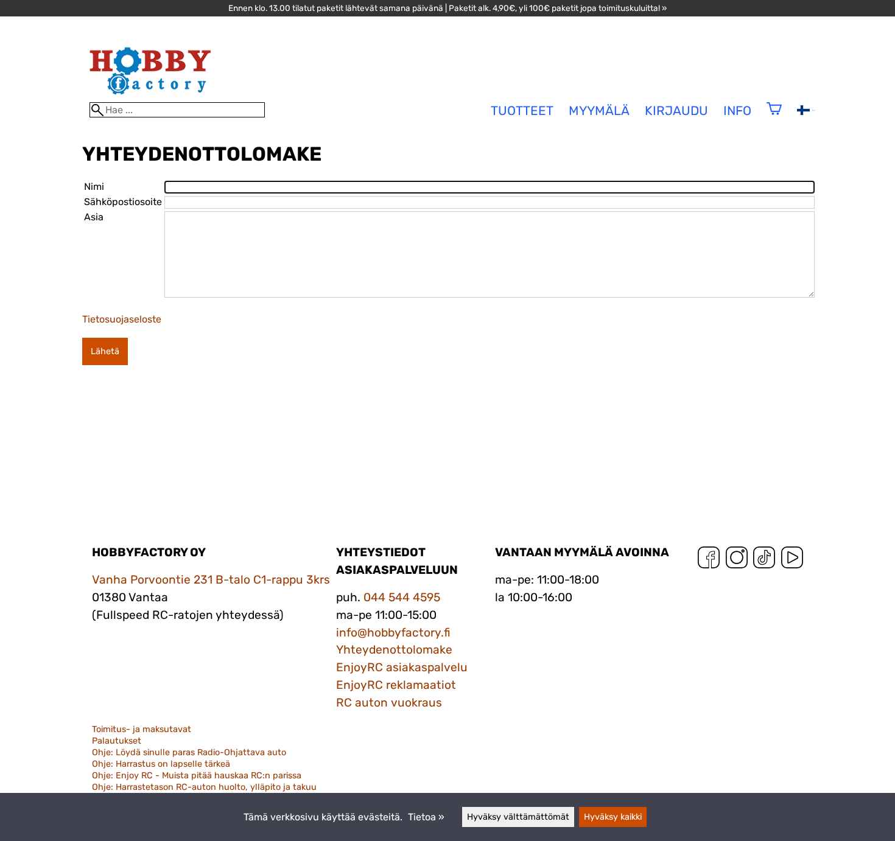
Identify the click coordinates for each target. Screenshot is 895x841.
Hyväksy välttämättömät (518, 817)
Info (737, 110)
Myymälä (599, 110)
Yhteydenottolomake (394, 650)
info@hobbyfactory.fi (393, 633)
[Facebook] (709, 560)
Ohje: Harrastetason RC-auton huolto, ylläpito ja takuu (204, 787)
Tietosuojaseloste (121, 319)
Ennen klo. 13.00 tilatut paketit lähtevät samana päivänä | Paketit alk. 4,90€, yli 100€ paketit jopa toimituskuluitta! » (447, 8)
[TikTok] (764, 560)
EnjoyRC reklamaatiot (396, 685)
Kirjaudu (676, 110)
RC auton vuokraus (389, 703)
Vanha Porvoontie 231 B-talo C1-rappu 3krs (211, 580)
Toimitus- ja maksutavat (141, 729)
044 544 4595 (401, 597)
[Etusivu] (150, 96)
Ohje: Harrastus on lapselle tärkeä (161, 764)
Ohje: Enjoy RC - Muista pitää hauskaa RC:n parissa (196, 775)
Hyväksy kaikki (613, 817)
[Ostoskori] (774, 116)
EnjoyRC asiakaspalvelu (402, 667)
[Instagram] (737, 560)
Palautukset (116, 741)
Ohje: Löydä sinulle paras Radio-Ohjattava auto (189, 752)
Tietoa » (426, 817)
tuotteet (522, 110)
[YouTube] (792, 560)
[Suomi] (806, 111)
